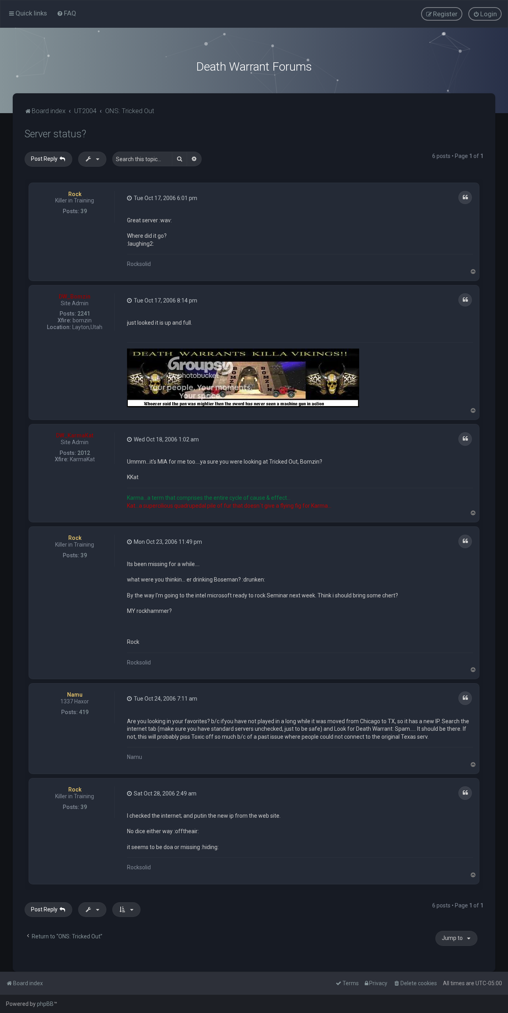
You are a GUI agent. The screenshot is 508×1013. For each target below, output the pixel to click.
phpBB (45, 1004)
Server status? (55, 134)
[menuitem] (66, 13)
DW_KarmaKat (74, 435)
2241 (83, 313)
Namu (75, 694)
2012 (83, 453)
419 (84, 712)
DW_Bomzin (74, 296)
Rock (74, 194)
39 (84, 211)
